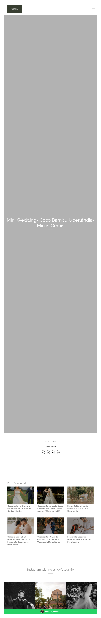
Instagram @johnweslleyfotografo (50, 569)
